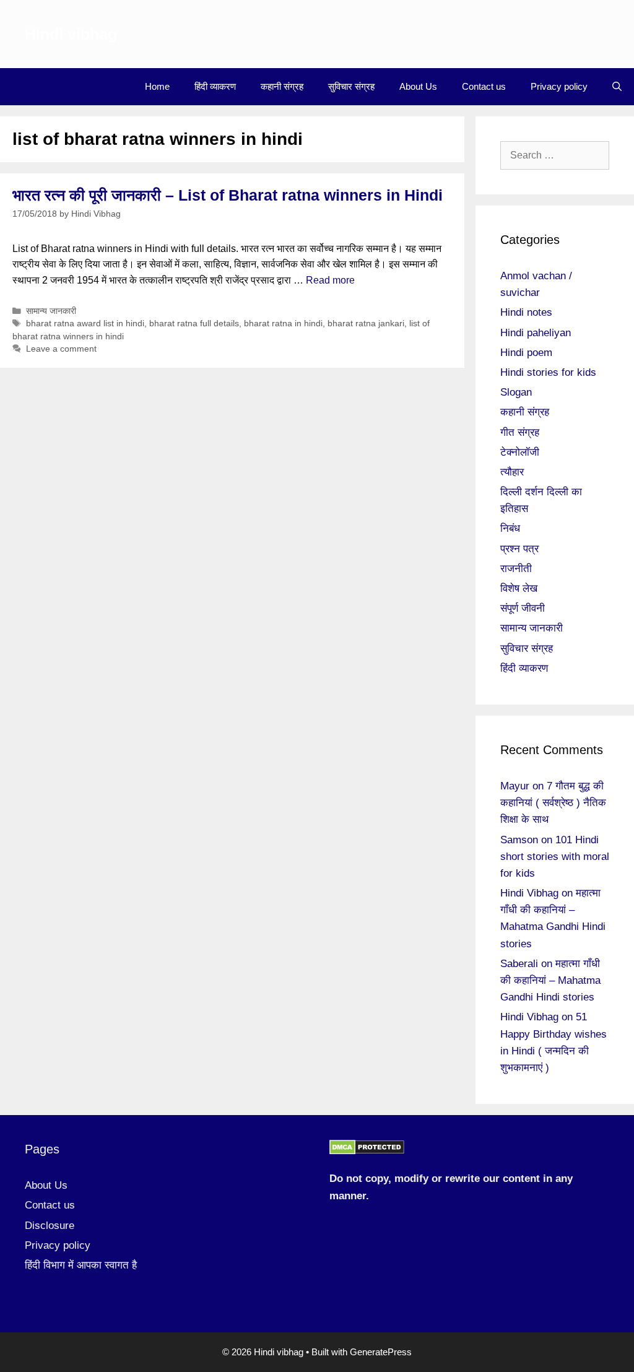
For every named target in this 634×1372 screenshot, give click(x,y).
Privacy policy (559, 86)
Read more (330, 280)
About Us (418, 86)
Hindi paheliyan (535, 333)
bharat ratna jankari (366, 323)
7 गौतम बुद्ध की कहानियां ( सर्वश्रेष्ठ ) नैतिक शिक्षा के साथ (553, 802)
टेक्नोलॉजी (519, 452)
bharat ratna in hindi (283, 323)
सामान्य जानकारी (51, 311)
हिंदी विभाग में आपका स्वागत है (81, 1265)
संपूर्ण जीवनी (522, 608)
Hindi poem (526, 352)
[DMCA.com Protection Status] (366, 1151)
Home (157, 86)
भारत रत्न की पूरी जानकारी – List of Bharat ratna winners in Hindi (227, 195)
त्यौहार (512, 472)
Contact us (484, 86)
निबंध (510, 528)
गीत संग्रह (519, 432)
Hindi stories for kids (548, 372)
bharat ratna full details (194, 323)
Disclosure (49, 1225)
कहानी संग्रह (282, 86)
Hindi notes (526, 312)
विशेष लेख (518, 588)
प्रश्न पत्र (519, 549)
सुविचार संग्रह (351, 86)
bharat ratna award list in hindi (85, 323)
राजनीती (516, 569)
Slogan (516, 392)
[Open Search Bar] (617, 86)
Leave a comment (61, 349)
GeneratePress (381, 1352)
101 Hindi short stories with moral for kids (554, 856)
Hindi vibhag (71, 34)
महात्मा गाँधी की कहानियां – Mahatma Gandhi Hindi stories (550, 980)
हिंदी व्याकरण (215, 86)
